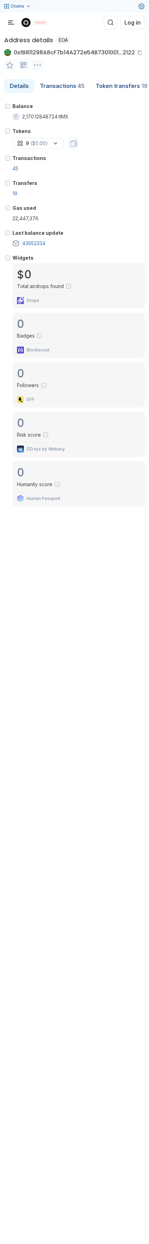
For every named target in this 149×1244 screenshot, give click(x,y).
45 (15, 168)
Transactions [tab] (62, 85)
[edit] (9, 65)
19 (14, 193)
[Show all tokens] (73, 143)
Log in (132, 22)
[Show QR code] (23, 65)
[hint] (7, 106)
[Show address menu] (37, 65)
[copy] (141, 52)
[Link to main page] (26, 22)
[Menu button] (11, 22)
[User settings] (141, 6)
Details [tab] (19, 85)
